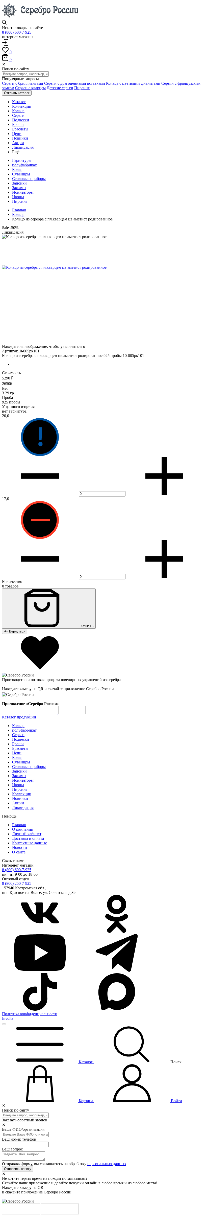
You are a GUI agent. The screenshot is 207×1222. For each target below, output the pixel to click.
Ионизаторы (23, 192)
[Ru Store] (72, 712)
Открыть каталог (17, 93)
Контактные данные (29, 843)
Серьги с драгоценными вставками (74, 83)
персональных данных (106, 1164)
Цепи (16, 753)
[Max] (116, 1009)
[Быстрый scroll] (4, 1024)
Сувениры (21, 174)
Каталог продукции (19, 717)
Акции (18, 803)
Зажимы (19, 188)
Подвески (20, 739)
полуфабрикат (24, 165)
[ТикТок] (40, 1009)
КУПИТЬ (87, 626)
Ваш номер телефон (19, 1139)
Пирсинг (82, 88)
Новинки (20, 798)
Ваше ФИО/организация (23, 1129)
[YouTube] (40, 970)
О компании (22, 829)
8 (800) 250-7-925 (16, 883)
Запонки (19, 183)
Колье (17, 169)
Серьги (18, 735)
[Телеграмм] (116, 970)
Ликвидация (23, 807)
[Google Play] (16, 712)
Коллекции (21, 794)
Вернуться (16, 631)
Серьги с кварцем (30, 88)
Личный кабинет (26, 834)
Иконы (18, 197)
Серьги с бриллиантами (22, 83)
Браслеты (20, 748)
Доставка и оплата (28, 838)
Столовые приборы (29, 178)
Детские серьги (60, 88)
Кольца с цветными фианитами (133, 83)
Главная (19, 210)
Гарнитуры (21, 160)
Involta (7, 1018)
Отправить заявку (17, 1169)
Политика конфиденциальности (29, 1014)
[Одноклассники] (116, 931)
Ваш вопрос (12, 1149)
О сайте (18, 852)
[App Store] (44, 712)
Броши (18, 744)
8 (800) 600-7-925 (16, 32)
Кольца (18, 214)
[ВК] (40, 931)
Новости (19, 847)
